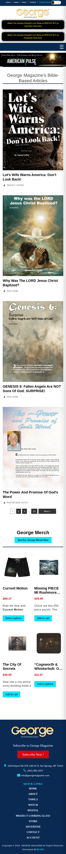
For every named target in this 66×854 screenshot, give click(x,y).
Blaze (40, 849)
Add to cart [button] (43, 618)
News (24, 2)
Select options (13, 618)
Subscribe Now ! (33, 754)
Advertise (33, 826)
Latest (16, 2)
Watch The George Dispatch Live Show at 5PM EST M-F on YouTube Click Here (33, 24)
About (33, 794)
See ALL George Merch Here (33, 540)
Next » (47, 511)
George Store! (44, 2)
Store (33, 821)
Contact (33, 2)
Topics (33, 799)
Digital (33, 810)
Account (33, 837)
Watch (33, 805)
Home (8, 2)
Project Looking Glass (33, 815)
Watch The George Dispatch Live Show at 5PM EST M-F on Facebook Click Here (33, 36)
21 (34, 511)
